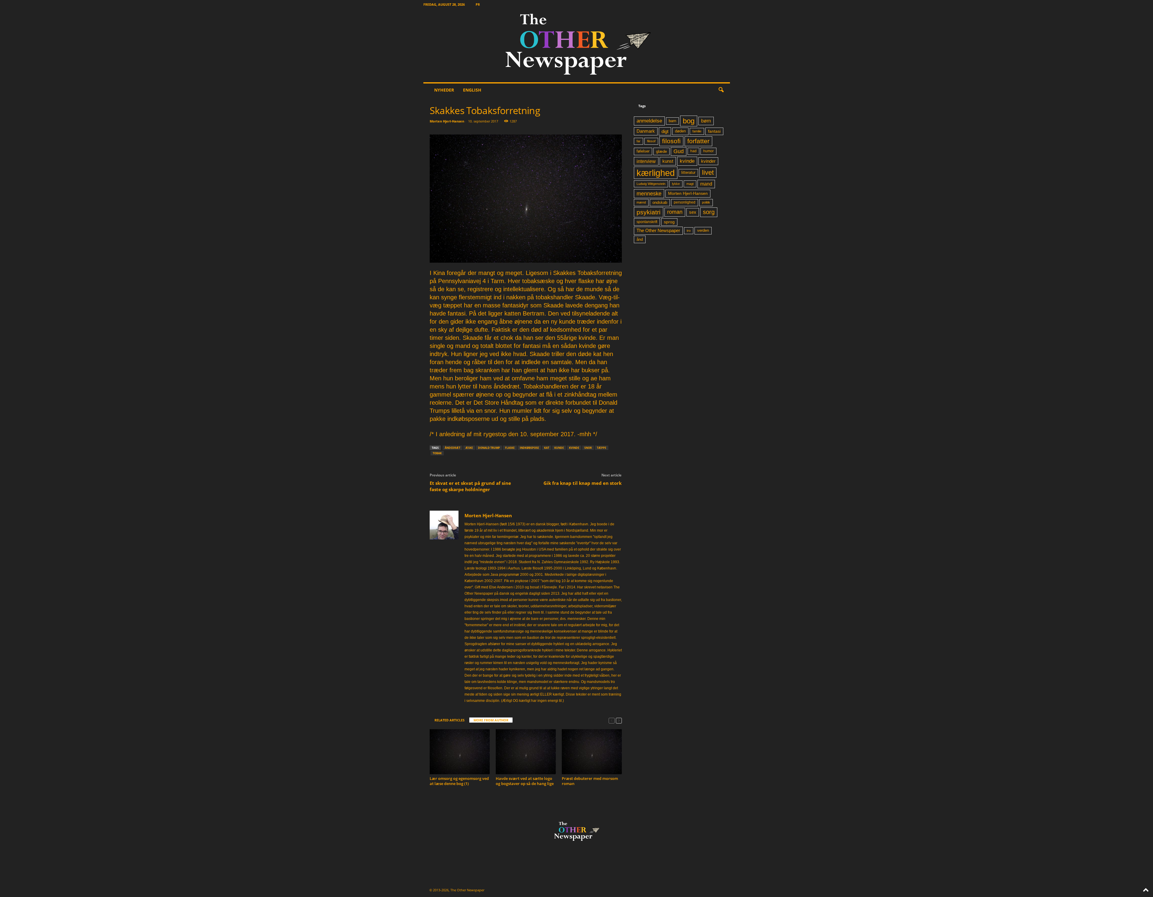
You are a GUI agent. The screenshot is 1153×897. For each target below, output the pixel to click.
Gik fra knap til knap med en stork (582, 483)
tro (689, 230)
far (638, 141)
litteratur (688, 173)
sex (692, 212)
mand (706, 183)
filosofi (671, 140)
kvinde (574, 448)
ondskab (659, 203)
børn (706, 120)
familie (696, 131)
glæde (661, 151)
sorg (709, 212)
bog (689, 121)
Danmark (646, 131)
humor (708, 151)
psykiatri (649, 212)
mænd (641, 202)
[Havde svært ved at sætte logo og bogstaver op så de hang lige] (526, 751)
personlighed (684, 202)
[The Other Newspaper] (576, 45)
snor (588, 448)
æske (469, 448)
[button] (721, 90)
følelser (643, 151)
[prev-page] (612, 720)
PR (478, 4)
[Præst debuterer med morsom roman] (592, 751)
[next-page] (619, 720)
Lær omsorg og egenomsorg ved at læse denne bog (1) (459, 781)
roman (674, 212)
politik (706, 202)
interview (646, 161)
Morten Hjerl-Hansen (447, 121)
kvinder (708, 161)
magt (690, 184)
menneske (649, 194)
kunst (667, 161)
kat (546, 448)
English (472, 90)
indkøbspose (529, 448)
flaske (510, 448)
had (693, 151)
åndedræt (452, 448)
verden (703, 230)
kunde (559, 448)
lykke (676, 184)
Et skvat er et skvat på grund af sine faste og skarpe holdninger (470, 486)
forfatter (698, 140)
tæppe (601, 448)
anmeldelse (649, 121)
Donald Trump (489, 448)
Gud (678, 151)
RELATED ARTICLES (449, 720)
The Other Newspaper (658, 230)
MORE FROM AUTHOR (491, 720)
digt (664, 131)
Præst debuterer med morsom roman (590, 781)
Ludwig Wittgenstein (651, 184)
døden (680, 131)
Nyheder (444, 90)
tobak (437, 453)
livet (708, 172)
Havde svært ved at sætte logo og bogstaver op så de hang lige (525, 781)
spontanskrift (647, 222)
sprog (669, 222)
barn (672, 121)
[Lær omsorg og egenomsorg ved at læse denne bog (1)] (460, 751)
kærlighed (656, 173)
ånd (640, 239)
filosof (651, 141)
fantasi (714, 131)
